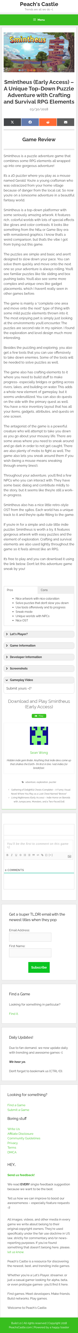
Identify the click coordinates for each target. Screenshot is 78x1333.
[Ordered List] (24, 855)
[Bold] (7, 855)
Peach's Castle (39, 4)
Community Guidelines (23, 1138)
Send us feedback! (21, 1175)
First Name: (17, 946)
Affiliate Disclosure (20, 1133)
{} (46, 855)
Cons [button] (44, 590)
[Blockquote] (33, 855)
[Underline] (16, 855)
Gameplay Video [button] (21, 680)
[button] (39, 634)
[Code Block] (38, 855)
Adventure (30, 782)
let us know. (15, 1252)
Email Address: (19, 930)
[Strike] (20, 855)
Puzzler (52, 782)
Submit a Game (18, 1110)
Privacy (12, 1143)
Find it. (14, 1014)
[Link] (42, 855)
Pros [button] (10, 590)
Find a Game (16, 1105)
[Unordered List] (29, 855)
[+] (51, 855)
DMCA (12, 1152)
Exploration (42, 782)
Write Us (13, 1129)
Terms (11, 1147)
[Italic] (11, 855)
